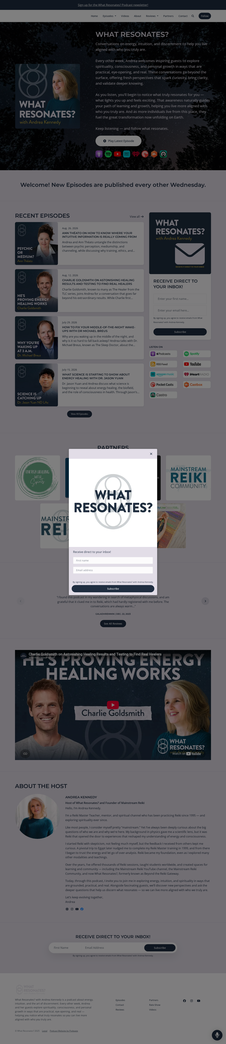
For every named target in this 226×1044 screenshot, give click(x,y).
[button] (151, 454)
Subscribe (113, 588)
